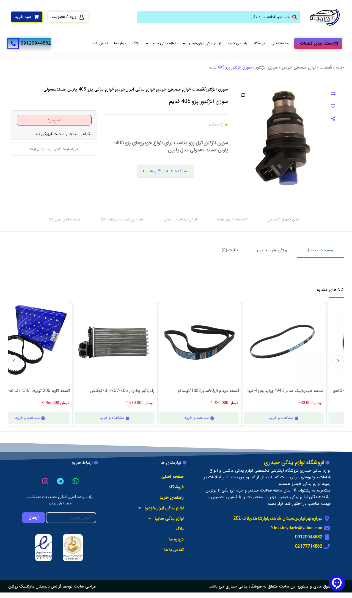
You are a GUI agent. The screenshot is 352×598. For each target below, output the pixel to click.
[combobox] (218, 17)
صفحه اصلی (280, 43)
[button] (243, 95)
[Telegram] (60, 481)
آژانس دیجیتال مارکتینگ (40, 586)
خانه (340, 67)
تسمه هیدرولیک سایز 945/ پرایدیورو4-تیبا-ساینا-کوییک (285, 390)
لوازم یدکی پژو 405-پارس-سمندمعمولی (78, 89)
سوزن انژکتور (267, 67)
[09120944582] (13, 43)
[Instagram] (45, 481)
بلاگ (135, 43)
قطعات (326, 67)
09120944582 (36, 43)
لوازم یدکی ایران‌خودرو (204, 43)
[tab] (320, 250)
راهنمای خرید (237, 43)
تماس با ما (100, 43)
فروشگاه (259, 43)
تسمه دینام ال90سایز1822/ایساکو (210, 390)
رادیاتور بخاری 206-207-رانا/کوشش (124, 390)
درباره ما (120, 43)
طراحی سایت (85, 586)
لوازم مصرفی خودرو (299, 67)
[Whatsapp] (75, 481)
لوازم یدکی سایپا (164, 43)
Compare (333, 94)
